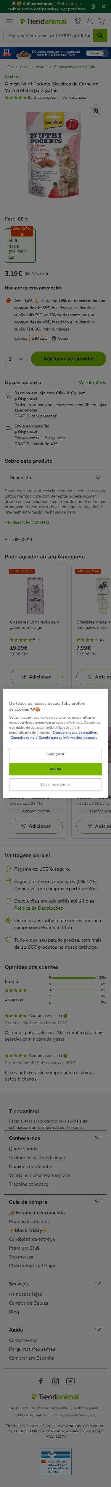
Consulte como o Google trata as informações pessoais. (54, 737)
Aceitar (56, 769)
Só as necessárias (56, 784)
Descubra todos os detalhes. (75, 732)
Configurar (55, 753)
